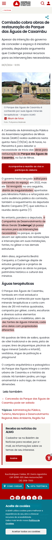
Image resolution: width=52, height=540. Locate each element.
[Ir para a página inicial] (23, 3)
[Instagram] (18, 498)
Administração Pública (26, 410)
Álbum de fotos (15, 118)
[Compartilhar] (47, 17)
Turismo (6, 414)
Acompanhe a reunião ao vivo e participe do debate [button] (26, 168)
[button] (4, 3)
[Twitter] (34, 498)
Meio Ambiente (22, 418)
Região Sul (38, 418)
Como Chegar (14, 486)
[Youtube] (12, 498)
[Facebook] (29, 498)
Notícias (7, 10)
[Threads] (40, 498)
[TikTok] (23, 498)
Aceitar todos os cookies (26, 531)
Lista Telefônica (39, 486)
